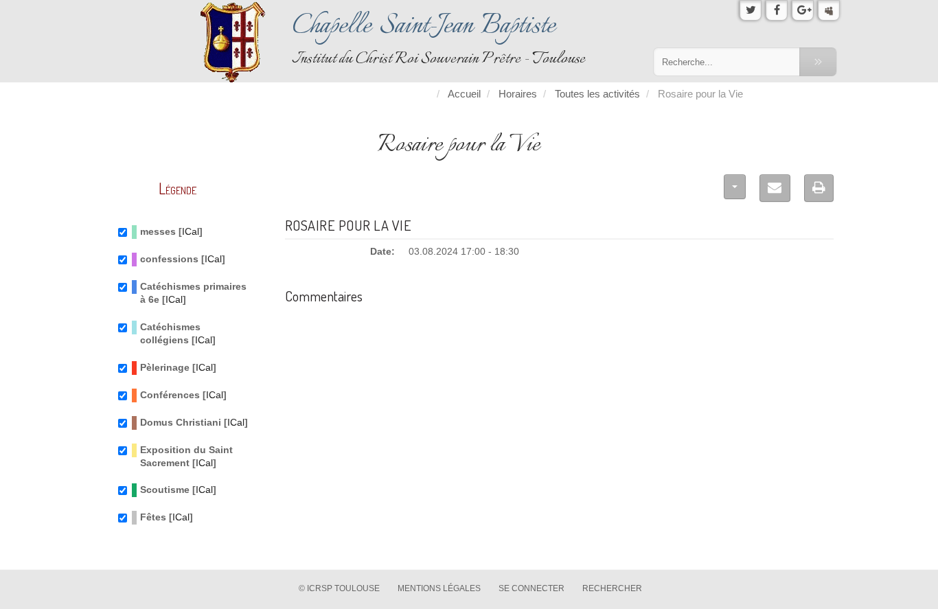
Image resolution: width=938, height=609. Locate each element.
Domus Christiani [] (194, 422)
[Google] (803, 10)
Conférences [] (183, 395)
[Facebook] (777, 10)
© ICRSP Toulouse (339, 588)
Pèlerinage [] (178, 368)
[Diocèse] (829, 10)
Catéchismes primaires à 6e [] (193, 293)
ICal (190, 232)
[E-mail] (774, 188)
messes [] (171, 232)
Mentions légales (439, 588)
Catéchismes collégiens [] (178, 333)
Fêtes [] (166, 517)
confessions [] (182, 259)
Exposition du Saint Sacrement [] (186, 456)
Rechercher (612, 588)
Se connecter (531, 588)
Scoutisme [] (178, 490)
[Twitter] (751, 10)
